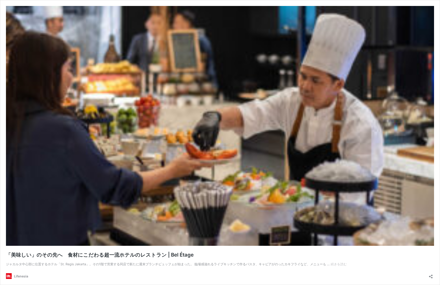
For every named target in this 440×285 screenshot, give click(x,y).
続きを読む (339, 264)
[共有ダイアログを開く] (431, 275)
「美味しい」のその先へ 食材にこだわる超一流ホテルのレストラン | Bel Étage (100, 255)
